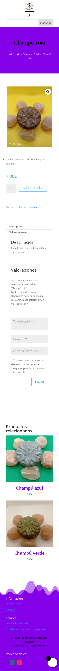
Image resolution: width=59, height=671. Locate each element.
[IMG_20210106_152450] (29, 116)
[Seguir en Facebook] (12, 662)
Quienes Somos (14, 603)
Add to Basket (33, 187)
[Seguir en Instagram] (19, 662)
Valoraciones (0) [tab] (18, 232)
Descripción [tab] (15, 226)
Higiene (18, 54)
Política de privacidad (18, 623)
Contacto (11, 609)
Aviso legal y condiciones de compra (26, 629)
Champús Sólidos (32, 54)
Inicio (10, 54)
